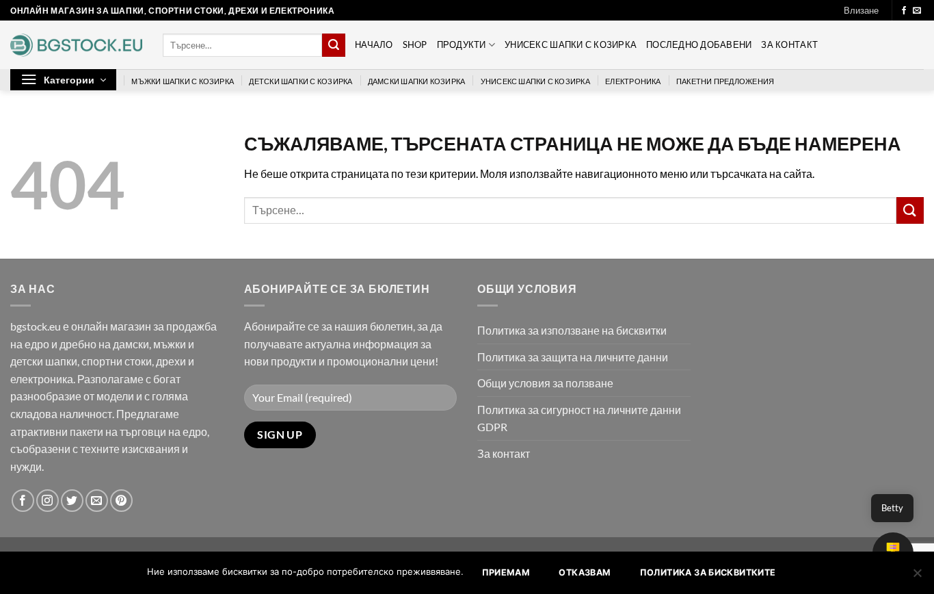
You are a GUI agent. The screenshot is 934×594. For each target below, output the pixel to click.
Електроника (633, 81)
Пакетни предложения (725, 81)
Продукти (461, 44)
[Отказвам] (917, 577)
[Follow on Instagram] (47, 500)
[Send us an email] (917, 11)
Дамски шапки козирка (416, 81)
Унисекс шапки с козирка (571, 44)
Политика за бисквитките (708, 572)
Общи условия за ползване (545, 382)
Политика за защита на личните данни (572, 356)
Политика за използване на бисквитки (572, 330)
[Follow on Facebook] (904, 11)
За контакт (789, 44)
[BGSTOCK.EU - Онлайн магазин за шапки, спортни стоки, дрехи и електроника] (76, 45)
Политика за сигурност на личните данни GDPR (579, 418)
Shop (415, 44)
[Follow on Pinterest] (121, 500)
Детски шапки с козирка (300, 81)
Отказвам (585, 572)
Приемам (506, 572)
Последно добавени (698, 44)
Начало (374, 44)
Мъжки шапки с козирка (182, 81)
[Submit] (333, 45)
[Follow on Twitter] (72, 500)
